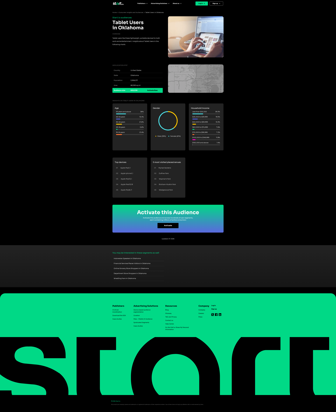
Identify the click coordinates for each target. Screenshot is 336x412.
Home (114, 12)
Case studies (117, 319)
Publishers (141, 3)
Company (201, 310)
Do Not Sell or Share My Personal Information (177, 328)
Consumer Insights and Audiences (131, 12)
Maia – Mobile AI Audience (143, 319)
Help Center (169, 324)
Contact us (169, 320)
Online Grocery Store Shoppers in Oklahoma (131, 268)
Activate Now (152, 90)
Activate (168, 225)
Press (200, 317)
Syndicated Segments (141, 322)
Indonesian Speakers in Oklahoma (127, 258)
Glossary (168, 313)
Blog (167, 310)
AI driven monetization (117, 311)
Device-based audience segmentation (142, 311)
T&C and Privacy (171, 317)
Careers (201, 313)
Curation (137, 315)
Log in (200, 3)
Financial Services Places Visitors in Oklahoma (132, 263)
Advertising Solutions (159, 3)
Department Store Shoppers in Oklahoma (130, 273)
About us (176, 3)
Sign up (215, 3)
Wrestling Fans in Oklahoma (125, 278)
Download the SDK (119, 315)
